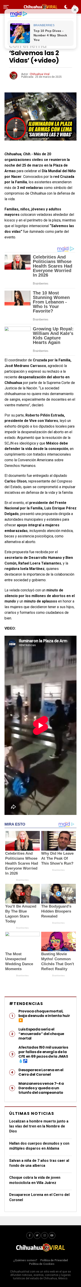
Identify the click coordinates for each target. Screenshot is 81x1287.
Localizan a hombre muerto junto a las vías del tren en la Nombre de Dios (38, 1126)
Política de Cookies (41, 1264)
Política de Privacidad (54, 1260)
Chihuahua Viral (40, 74)
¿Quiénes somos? (25, 1260)
